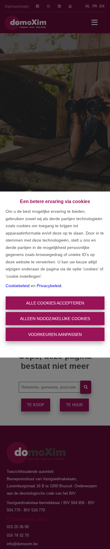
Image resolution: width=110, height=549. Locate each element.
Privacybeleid (49, 285)
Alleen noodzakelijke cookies (55, 318)
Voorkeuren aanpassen (55, 334)
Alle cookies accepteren (55, 302)
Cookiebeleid (18, 285)
